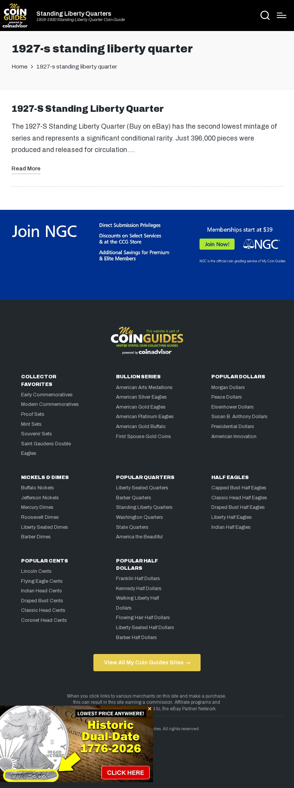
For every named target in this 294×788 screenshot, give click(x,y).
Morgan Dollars (228, 387)
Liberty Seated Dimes (44, 527)
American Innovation (233, 436)
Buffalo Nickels (37, 487)
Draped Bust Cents (42, 600)
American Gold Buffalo (141, 426)
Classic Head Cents (43, 610)
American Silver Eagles (141, 397)
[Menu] (281, 15)
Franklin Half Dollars (138, 578)
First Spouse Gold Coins (143, 436)
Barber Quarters (133, 497)
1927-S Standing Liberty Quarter (87, 109)
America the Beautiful (139, 537)
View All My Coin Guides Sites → (147, 662)
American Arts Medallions (144, 387)
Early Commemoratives (47, 394)
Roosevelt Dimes (40, 517)
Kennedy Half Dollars (139, 588)
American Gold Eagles (141, 407)
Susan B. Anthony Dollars (239, 416)
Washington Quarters (139, 517)
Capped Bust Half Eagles (238, 487)
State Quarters (132, 527)
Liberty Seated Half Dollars (145, 627)
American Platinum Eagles (145, 416)
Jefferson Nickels (40, 497)
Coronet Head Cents (44, 620)
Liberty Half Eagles (231, 517)
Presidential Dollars (232, 426)
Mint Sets (31, 424)
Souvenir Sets (36, 434)
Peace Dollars (226, 397)
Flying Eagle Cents (42, 581)
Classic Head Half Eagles (239, 497)
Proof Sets (32, 414)
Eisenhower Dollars (232, 407)
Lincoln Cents (36, 571)
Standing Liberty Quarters (73, 14)
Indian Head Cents (41, 590)
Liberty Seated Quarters (142, 487)
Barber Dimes (36, 537)
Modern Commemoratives (50, 404)
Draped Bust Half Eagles (238, 507)
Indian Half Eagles (231, 527)
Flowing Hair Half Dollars (143, 617)
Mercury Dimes (37, 507)
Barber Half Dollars (136, 637)
